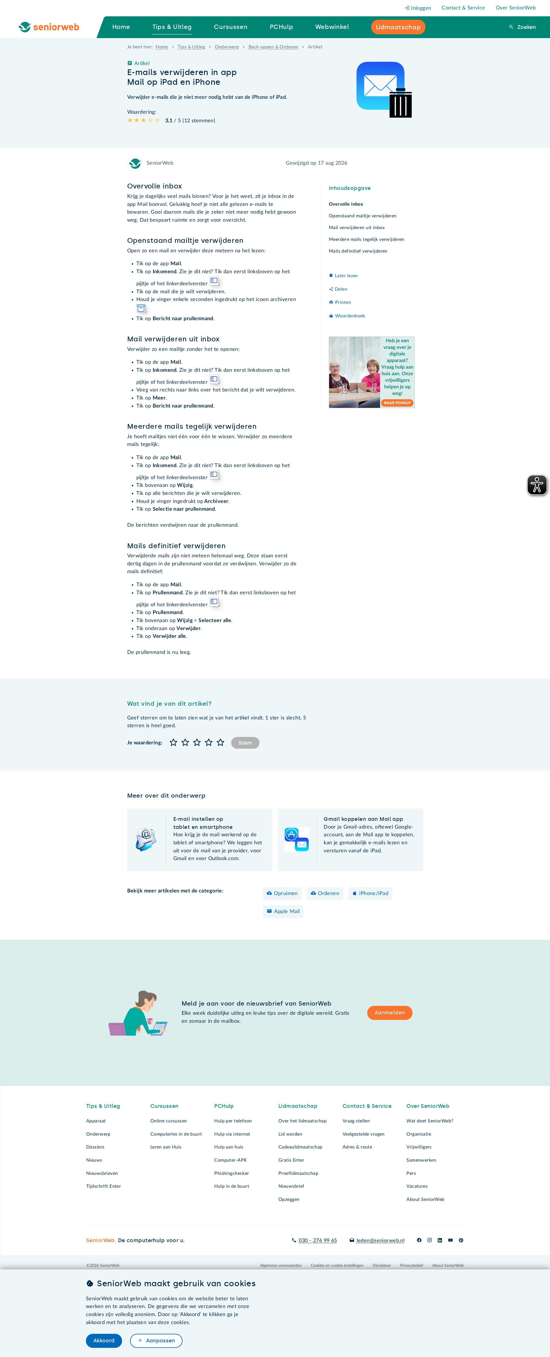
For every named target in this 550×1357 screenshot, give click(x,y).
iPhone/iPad (373, 893)
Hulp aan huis (228, 1147)
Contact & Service (463, 8)
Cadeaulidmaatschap (300, 1147)
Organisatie (418, 1134)
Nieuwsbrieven (102, 1173)
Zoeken (526, 27)
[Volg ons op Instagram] (429, 1240)
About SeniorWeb (425, 1199)
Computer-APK (230, 1160)
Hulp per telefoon (233, 1121)
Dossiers (95, 1147)
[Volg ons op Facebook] (419, 1240)
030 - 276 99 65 (318, 1240)
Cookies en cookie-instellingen (337, 1266)
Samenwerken (421, 1160)
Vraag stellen (356, 1121)
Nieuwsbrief (291, 1186)
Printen (343, 302)
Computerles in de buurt (176, 1134)
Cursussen (164, 1106)
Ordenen (328, 893)
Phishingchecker (231, 1173)
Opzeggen (288, 1199)
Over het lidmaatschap (302, 1121)
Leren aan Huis (166, 1147)
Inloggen (420, 8)
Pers (411, 1173)
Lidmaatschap (297, 1106)
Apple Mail (287, 911)
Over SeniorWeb (516, 8)
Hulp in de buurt (231, 1186)
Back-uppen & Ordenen (273, 47)
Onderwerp (227, 47)
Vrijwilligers (419, 1147)
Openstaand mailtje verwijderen (363, 216)
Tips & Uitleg (191, 47)
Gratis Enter (291, 1160)
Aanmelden (390, 1013)
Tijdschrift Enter (103, 1186)
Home (162, 47)
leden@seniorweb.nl (380, 1240)
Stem (245, 743)
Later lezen (346, 276)
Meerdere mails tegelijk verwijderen (366, 239)
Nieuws (94, 1160)
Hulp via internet (232, 1134)
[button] (174, 742)
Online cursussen (168, 1121)
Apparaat (96, 1121)
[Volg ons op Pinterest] (461, 1240)
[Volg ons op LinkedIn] (440, 1240)
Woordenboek (350, 316)
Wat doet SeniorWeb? (429, 1121)
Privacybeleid (411, 1266)
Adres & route (357, 1147)
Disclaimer (382, 1266)
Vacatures (417, 1186)
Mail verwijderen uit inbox (357, 227)
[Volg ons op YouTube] (450, 1240)
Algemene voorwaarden (281, 1266)
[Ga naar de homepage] (53, 27)
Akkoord (104, 1341)
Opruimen (286, 893)
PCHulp (224, 1106)
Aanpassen (160, 1341)
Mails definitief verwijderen (358, 251)
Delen (341, 289)
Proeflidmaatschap (298, 1173)
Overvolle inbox (346, 204)
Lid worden (290, 1134)
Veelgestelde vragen (364, 1134)
